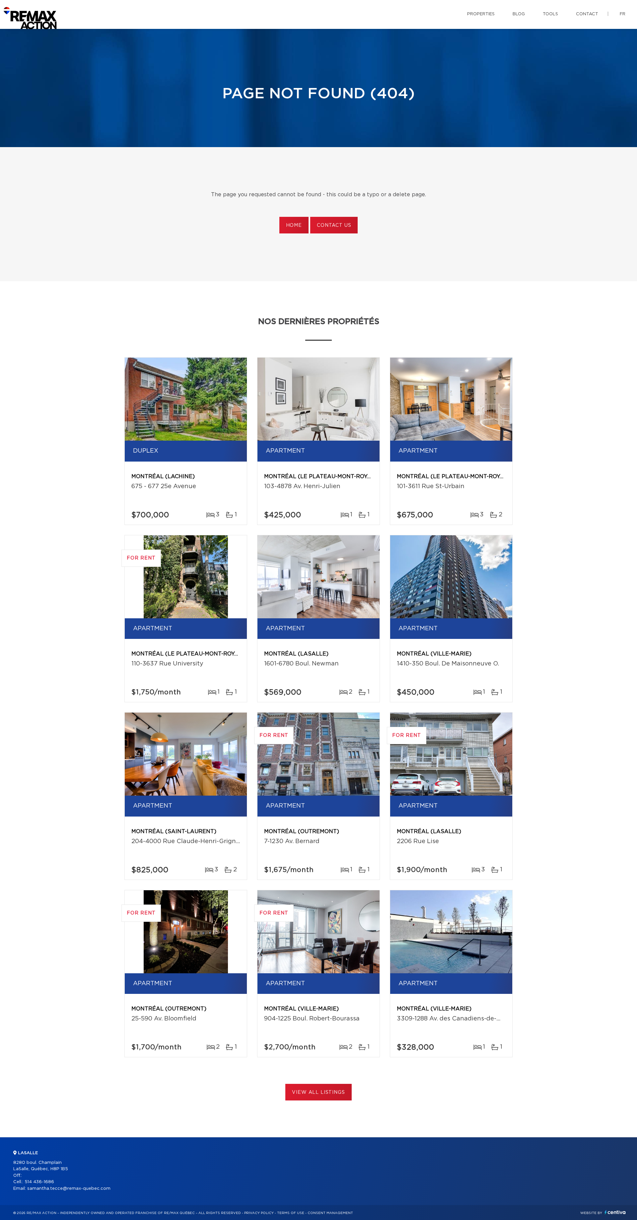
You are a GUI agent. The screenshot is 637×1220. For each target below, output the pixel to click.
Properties (481, 14)
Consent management (330, 1213)
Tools (550, 14)
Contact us (334, 225)
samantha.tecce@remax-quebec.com (68, 1188)
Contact (587, 14)
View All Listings (318, 1092)
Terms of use (290, 1213)
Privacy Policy (259, 1213)
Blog (519, 14)
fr (622, 14)
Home (294, 225)
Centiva (615, 1212)
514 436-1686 (39, 1182)
